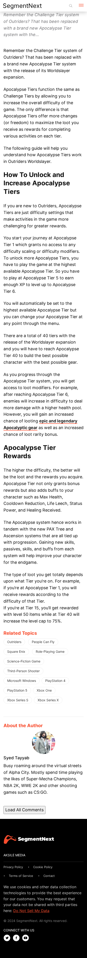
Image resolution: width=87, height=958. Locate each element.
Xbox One (44, 690)
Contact (49, 876)
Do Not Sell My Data (31, 910)
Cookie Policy (42, 867)
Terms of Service (21, 876)
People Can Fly (43, 642)
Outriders (14, 642)
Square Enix (16, 651)
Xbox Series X (48, 700)
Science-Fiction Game (23, 661)
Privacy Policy (13, 867)
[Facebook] (17, 938)
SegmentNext (22, 5)
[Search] (70, 6)
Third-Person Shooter (23, 671)
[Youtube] (26, 938)
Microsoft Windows (21, 681)
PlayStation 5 (17, 690)
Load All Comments (24, 809)
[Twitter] (8, 938)
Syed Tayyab (16, 757)
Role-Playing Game (50, 651)
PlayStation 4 (55, 681)
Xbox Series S (17, 700)
